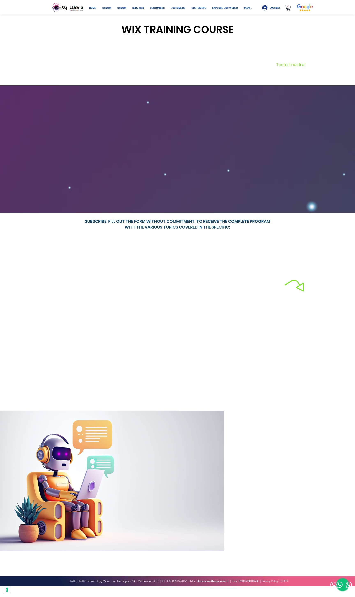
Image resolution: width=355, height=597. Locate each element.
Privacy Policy (270, 581)
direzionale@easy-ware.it (212, 581)
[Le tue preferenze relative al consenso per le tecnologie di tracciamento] (7, 590)
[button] (288, 7)
